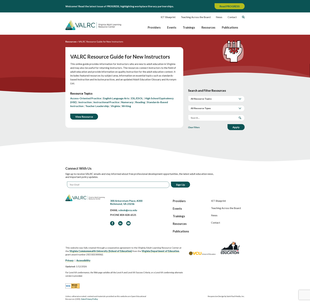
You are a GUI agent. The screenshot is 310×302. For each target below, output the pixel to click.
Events (171, 27)
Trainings (189, 27)
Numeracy (127, 102)
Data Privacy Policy (89, 299)
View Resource (84, 116)
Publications (230, 27)
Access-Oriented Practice (85, 98)
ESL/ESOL (137, 98)
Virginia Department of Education (160, 251)
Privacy (69, 260)
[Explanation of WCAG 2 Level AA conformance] (72, 285)
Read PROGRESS (230, 6)
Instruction (85, 102)
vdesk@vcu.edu (127, 210)
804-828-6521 (128, 214)
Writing (126, 105)
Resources (208, 27)
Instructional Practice (106, 102)
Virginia (115, 105)
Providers (154, 27)
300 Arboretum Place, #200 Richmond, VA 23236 (126, 202)
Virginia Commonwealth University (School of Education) (100, 251)
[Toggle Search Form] (243, 17)
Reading (140, 102)
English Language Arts (116, 98)
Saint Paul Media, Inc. (236, 296)
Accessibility (83, 260)
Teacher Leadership (97, 105)
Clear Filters (194, 127)
